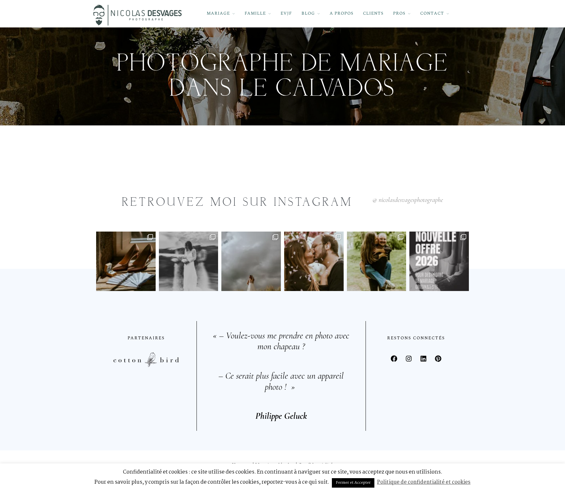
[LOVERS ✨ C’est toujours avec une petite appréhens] (376, 261)
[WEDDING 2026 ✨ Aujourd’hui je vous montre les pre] (126, 261)
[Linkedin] (423, 358)
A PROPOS (341, 13)
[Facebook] (394, 358)
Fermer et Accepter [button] (353, 483)
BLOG (308, 13)
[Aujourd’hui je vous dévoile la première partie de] (251, 261)
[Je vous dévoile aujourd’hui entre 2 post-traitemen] (188, 261)
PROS (399, 13)
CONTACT (432, 13)
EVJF (286, 13)
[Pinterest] (438, 358)
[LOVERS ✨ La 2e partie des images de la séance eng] (314, 261)
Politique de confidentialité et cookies (424, 482)
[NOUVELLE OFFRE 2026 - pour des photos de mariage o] (439, 261)
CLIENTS (373, 13)
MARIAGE (218, 13)
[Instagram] (408, 358)
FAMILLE (255, 13)
